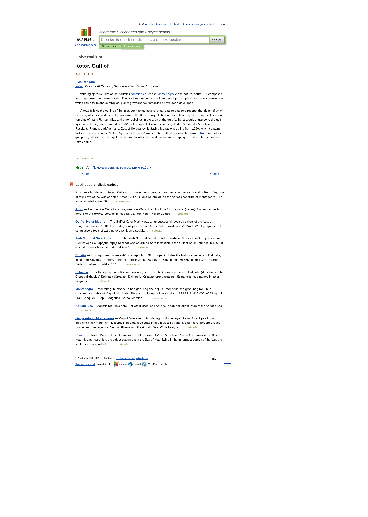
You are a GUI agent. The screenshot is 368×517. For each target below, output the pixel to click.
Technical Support (125, 358)
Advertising (142, 358)
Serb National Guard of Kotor (96, 238)
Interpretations (132, 46)
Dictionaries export (85, 364)
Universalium (109, 46)
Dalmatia (81, 272)
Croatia (80, 255)
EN (220, 24)
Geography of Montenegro (94, 318)
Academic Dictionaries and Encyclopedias (134, 32)
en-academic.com (85, 45)
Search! (217, 40)
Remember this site (154, 24)
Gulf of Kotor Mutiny (90, 221)
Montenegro (84, 289)
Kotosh (214, 173)
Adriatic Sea (84, 305)
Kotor (85, 173)
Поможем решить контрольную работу (122, 167)
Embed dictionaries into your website (192, 24)
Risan (79, 335)
